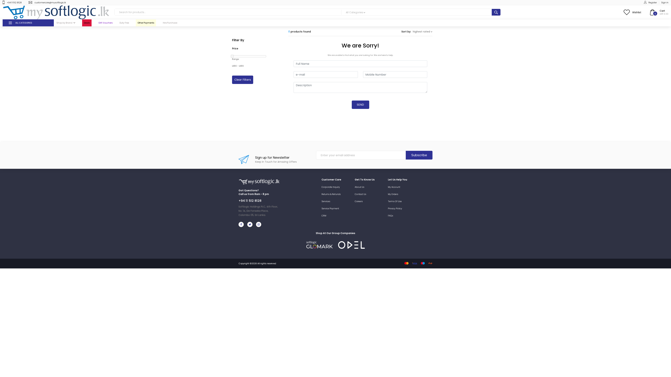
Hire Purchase (170, 22)
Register (652, 2)
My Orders (393, 194)
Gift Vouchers (105, 22)
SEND (360, 105)
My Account (394, 187)
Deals (87, 22)
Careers (359, 201)
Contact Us (360, 194)
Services (326, 201)
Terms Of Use (395, 201)
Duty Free (124, 22)
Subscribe (419, 155)
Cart (662, 11)
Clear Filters (242, 80)
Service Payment (330, 208)
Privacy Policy (395, 208)
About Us (359, 187)
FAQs (390, 215)
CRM (324, 215)
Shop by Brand (64, 22)
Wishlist (636, 12)
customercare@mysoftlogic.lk (50, 2)
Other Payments (146, 22)
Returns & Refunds (331, 194)
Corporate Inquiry (331, 187)
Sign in (664, 2)
